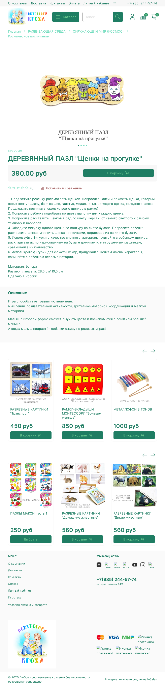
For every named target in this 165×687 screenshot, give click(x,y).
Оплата (74, 3)
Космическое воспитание (28, 36)
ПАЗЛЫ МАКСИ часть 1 (28, 513)
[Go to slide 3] (84, 145)
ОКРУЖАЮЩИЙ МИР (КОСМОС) (98, 31)
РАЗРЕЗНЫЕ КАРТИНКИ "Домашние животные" (81, 515)
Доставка (38, 3)
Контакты (57, 3)
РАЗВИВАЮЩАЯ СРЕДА (47, 31)
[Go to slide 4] (86, 145)
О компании (17, 3)
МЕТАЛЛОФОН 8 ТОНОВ (132, 409)
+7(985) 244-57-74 (142, 3)
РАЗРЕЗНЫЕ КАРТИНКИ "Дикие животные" (132, 515)
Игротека (15, 597)
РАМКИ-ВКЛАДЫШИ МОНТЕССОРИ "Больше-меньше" (81, 413)
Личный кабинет (96, 3)
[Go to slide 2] (81, 145)
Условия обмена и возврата (27, 605)
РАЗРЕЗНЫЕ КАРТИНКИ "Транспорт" (29, 411)
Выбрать (31, 539)
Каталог (69, 17)
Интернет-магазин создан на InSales (131, 679)
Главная (14, 31)
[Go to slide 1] (78, 145)
